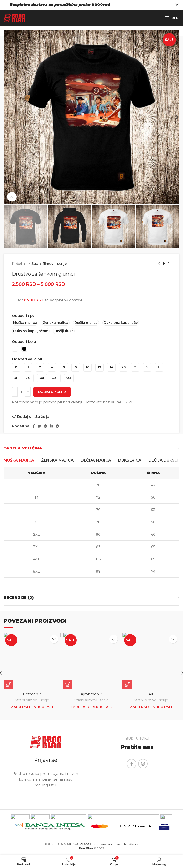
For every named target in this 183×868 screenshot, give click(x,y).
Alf (150, 694)
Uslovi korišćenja (126, 844)
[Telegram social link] (57, 426)
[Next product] (168, 263)
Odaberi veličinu (27, 359)
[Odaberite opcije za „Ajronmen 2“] (67, 684)
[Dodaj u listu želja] (54, 639)
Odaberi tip (22, 315)
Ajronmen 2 (91, 694)
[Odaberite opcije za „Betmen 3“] (8, 684)
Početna (20, 264)
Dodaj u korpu (52, 392)
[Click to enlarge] (12, 196)
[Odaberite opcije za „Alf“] (127, 684)
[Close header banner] (177, 5)
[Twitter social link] (39, 426)
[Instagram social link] (143, 763)
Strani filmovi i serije (49, 264)
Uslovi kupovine (102, 844)
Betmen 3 (32, 694)
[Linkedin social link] (51, 426)
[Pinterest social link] (45, 426)
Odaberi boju (24, 341)
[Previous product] (159, 263)
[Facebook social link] (33, 426)
